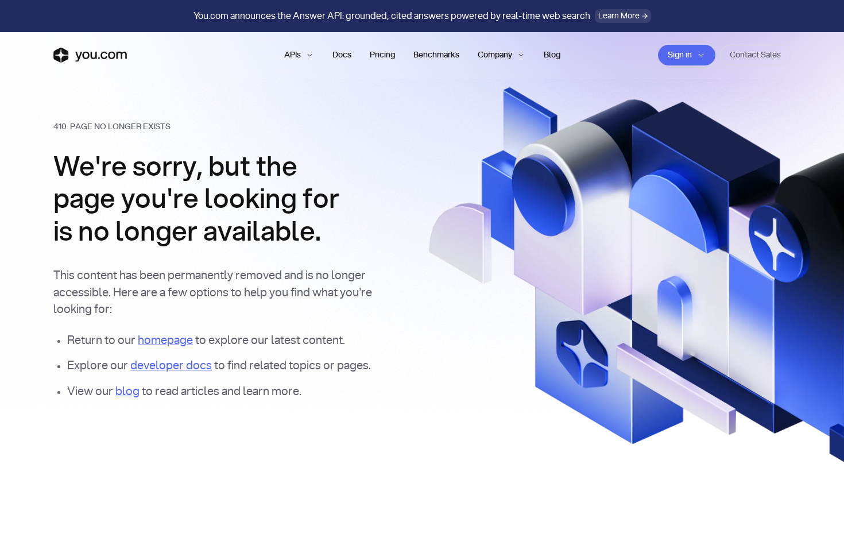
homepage (165, 340)
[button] (299, 55)
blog (127, 391)
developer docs (171, 366)
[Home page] (90, 55)
